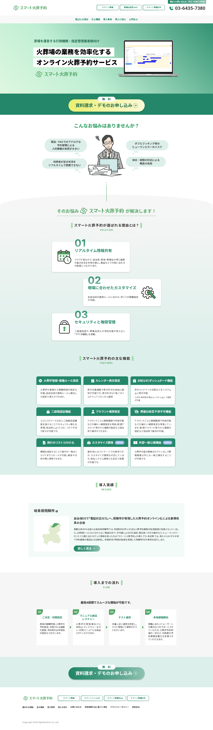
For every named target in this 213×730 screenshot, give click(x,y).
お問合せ (133, 19)
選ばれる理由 (81, 19)
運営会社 (136, 707)
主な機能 (95, 19)
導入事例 (107, 19)
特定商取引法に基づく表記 (96, 707)
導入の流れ (120, 19)
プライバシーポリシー (119, 707)
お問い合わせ (76, 707)
